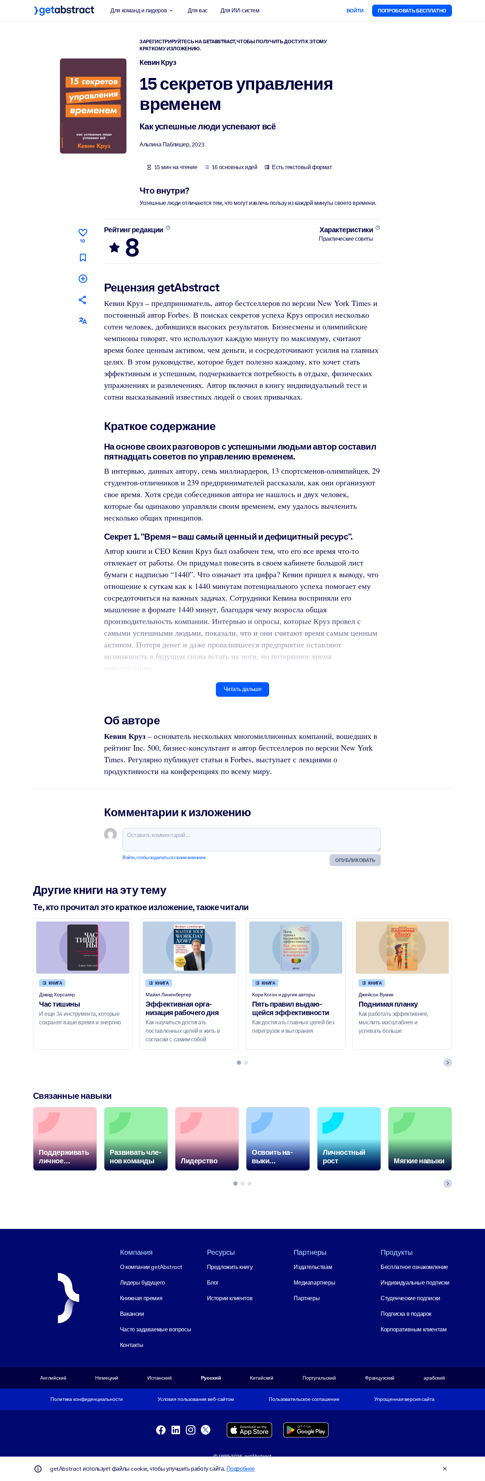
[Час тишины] (82, 948)
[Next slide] (447, 1062)
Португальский (319, 1378)
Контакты (131, 1345)
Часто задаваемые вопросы (155, 1329)
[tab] (239, 1062)
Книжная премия (141, 1298)
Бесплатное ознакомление (414, 1267)
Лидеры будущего (142, 1282)
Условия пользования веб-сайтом (196, 1399)
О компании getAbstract (151, 1267)
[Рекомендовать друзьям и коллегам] (83, 299)
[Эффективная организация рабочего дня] (189, 948)
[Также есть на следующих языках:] (83, 320)
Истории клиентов (230, 1298)
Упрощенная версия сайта (404, 1399)
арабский (434, 1378)
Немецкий (106, 1378)
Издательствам (313, 1267)
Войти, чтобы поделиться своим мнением (163, 857)
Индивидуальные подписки (415, 1282)
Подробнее (241, 1468)
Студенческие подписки (410, 1298)
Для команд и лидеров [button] (138, 10)
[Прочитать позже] (83, 257)
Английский (53, 1378)
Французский (380, 1378)
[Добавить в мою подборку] (83, 278)
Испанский (159, 1378)
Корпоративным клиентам (413, 1329)
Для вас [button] (198, 10)
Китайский (261, 1378)
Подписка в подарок (406, 1313)
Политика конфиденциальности (86, 1399)
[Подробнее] (167, 227)
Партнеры (307, 1298)
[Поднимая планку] (402, 948)
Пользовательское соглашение (304, 1399)
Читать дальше (243, 689)
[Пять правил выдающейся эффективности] (295, 948)
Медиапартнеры (314, 1282)
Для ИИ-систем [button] (240, 10)
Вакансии (132, 1313)
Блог (213, 1282)
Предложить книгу (230, 1267)
